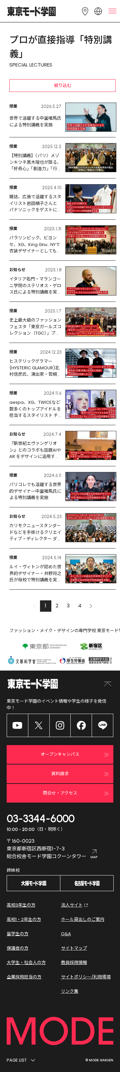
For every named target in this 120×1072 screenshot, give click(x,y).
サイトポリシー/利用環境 (86, 977)
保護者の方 (17, 948)
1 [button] (45, 605)
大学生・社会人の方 (26, 962)
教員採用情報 (74, 962)
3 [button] (68, 605)
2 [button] (57, 605)
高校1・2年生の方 (24, 919)
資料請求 (60, 773)
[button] (91, 606)
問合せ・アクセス (60, 793)
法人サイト (72, 905)
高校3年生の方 (21, 905)
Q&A (66, 934)
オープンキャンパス (60, 754)
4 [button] (79, 605)
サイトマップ (74, 948)
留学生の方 (17, 934)
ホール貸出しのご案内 (82, 919)
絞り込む (62, 85)
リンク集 (69, 991)
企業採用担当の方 (24, 977)
